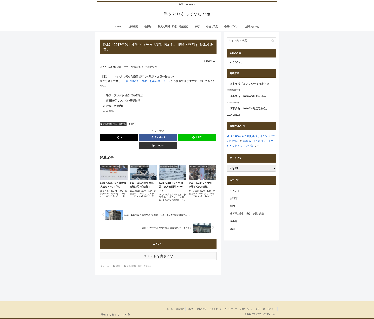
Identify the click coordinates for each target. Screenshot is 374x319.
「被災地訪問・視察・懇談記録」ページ (147, 81)
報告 (133, 124)
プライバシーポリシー (266, 309)
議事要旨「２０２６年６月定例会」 (251, 83)
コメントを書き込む (158, 256)
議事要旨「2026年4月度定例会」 (249, 108)
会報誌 (190, 309)
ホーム (170, 309)
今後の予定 (201, 309)
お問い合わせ (246, 309)
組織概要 (180, 309)
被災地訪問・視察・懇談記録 (114, 124)
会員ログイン (215, 309)
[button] (158, 145)
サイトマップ (231, 309)
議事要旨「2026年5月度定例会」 (249, 96)
